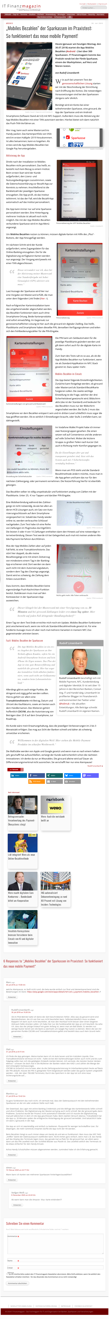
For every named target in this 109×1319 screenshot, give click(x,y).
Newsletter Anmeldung (21, 1306)
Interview (71, 14)
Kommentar (13, 1237)
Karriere (100, 14)
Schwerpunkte (60, 17)
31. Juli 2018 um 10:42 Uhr (16, 1096)
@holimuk (64, 703)
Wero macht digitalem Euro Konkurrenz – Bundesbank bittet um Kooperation (20, 896)
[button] (70, 17)
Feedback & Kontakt (83, 1306)
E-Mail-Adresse (13, 1270)
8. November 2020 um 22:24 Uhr (23, 1195)
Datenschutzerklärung (46, 1306)
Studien (32, 14)
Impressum (102, 4)
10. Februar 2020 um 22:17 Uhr (17, 1170)
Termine (23, 14)
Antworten (12, 997)
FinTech (40, 14)
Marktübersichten (44, 17)
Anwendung (51, 14)
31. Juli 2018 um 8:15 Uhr (15, 1052)
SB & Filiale (81, 14)
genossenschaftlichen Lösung (77, 83)
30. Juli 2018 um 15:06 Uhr (16, 985)
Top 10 (15, 14)
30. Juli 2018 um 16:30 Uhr (21, 1012)
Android (71, 51)
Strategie (61, 14)
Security (91, 14)
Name (13, 1261)
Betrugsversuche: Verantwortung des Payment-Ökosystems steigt (21, 820)
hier (43, 298)
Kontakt (83, 4)
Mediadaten (92, 4)
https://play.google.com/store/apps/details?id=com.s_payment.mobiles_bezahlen (63, 991)
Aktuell (8, 14)
